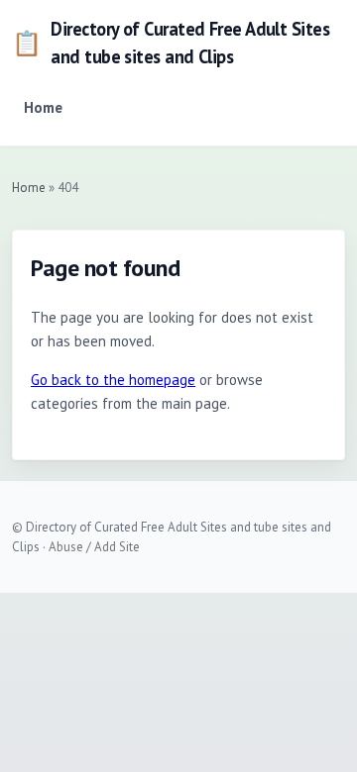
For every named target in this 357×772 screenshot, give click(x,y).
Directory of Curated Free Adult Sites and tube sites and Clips (170, 42)
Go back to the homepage (113, 379)
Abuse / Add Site (94, 546)
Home (43, 107)
